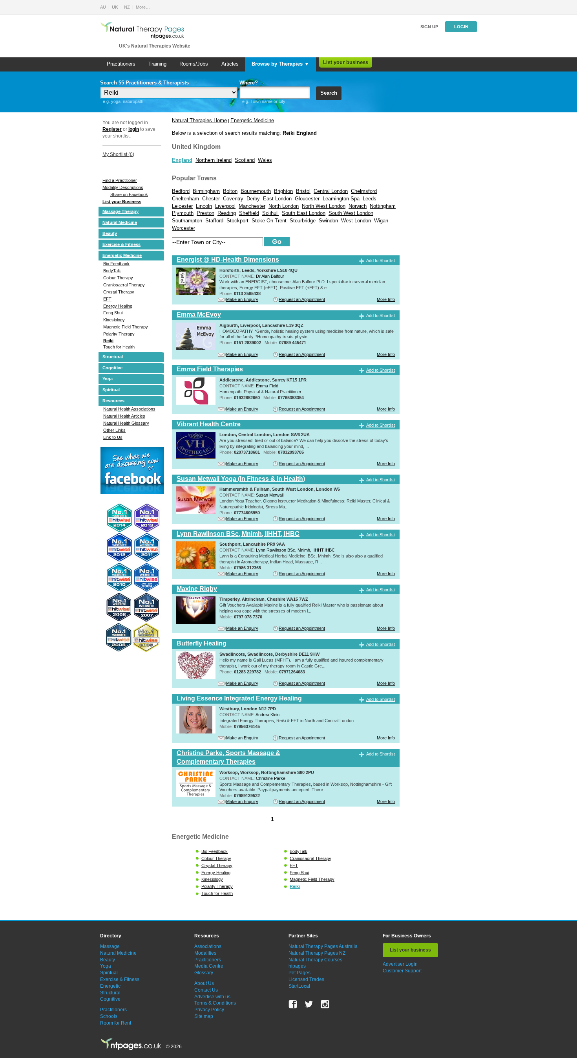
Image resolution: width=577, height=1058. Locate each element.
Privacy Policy (209, 1009)
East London (277, 199)
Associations (207, 946)
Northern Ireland (213, 160)
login (133, 129)
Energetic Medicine (122, 255)
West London (356, 221)
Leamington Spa (341, 199)
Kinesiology (114, 319)
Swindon (328, 221)
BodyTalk (112, 270)
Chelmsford (364, 191)
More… (143, 7)
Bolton (230, 191)
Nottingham (383, 206)
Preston (205, 213)
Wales (265, 160)
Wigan (381, 221)
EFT (107, 299)
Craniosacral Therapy (124, 284)
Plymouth (183, 213)
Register (112, 129)
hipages (297, 966)
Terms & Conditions (215, 1003)
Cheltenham (185, 199)
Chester (211, 199)
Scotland (245, 160)
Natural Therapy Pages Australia (323, 946)
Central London (331, 191)
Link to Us (112, 437)
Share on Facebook (129, 194)
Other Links (114, 430)
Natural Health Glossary (126, 423)
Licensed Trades (306, 979)
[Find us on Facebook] (293, 1004)
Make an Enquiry (242, 299)
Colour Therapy (118, 277)
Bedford (181, 191)
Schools (108, 1016)
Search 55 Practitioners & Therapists (144, 83)
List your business (345, 62)
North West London (323, 206)
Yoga (107, 378)
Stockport (237, 221)
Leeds (369, 199)
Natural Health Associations (129, 409)
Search (328, 93)
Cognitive (112, 367)
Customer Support (402, 971)
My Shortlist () (118, 154)
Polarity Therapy (119, 334)
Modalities (205, 953)
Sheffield (249, 213)
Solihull (270, 213)
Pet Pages (299, 972)
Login (461, 26)
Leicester (182, 206)
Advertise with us (212, 996)
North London (283, 206)
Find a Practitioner (119, 180)
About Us (204, 983)
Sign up (429, 26)
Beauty (109, 233)
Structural (112, 356)
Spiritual (111, 389)
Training (157, 64)
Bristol (303, 191)
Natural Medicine (119, 222)
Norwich (358, 206)
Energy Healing (117, 306)
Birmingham (206, 191)
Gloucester (307, 199)
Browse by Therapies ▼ (280, 64)
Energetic (110, 986)
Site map (203, 1016)
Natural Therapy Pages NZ (316, 953)
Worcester (183, 228)
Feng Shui (112, 312)
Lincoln (204, 206)
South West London (351, 213)
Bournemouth (256, 191)
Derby (253, 199)
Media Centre (208, 966)
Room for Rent (115, 1023)
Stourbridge (303, 221)
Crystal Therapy (118, 292)
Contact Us (206, 990)
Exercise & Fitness (121, 244)
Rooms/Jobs (193, 64)
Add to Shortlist (380, 261)
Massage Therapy (120, 211)
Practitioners (121, 64)
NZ (127, 7)
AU (103, 7)
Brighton (283, 191)
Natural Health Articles (124, 416)
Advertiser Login (400, 964)
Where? (248, 83)
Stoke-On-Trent (269, 221)
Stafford (214, 221)
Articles (230, 64)
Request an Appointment (302, 299)
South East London (303, 213)
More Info (386, 299)
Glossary (203, 972)
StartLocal (299, 986)
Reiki (108, 340)
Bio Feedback (116, 263)
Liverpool (225, 206)
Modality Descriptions (122, 187)
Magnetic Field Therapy (125, 327)
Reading (226, 213)
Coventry (233, 199)
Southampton (187, 221)
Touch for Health (119, 347)
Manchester (252, 206)
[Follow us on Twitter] (309, 1004)
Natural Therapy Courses (315, 960)
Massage (110, 946)
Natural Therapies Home (199, 120)
